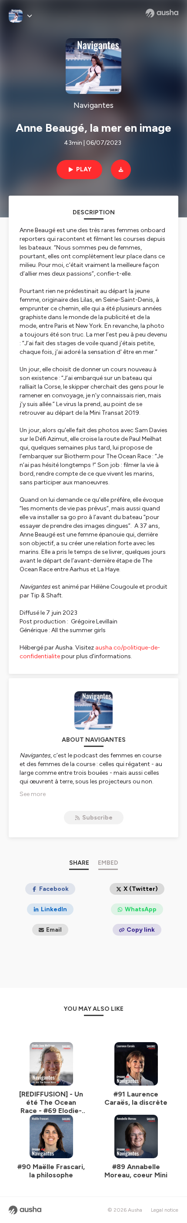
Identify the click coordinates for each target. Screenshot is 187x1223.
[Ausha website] (162, 13)
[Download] (121, 170)
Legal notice (164, 1210)
